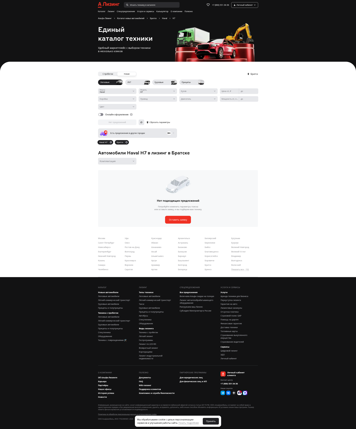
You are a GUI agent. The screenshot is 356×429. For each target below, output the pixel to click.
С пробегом (108, 74)
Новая (126, 74)
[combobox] (117, 91)
